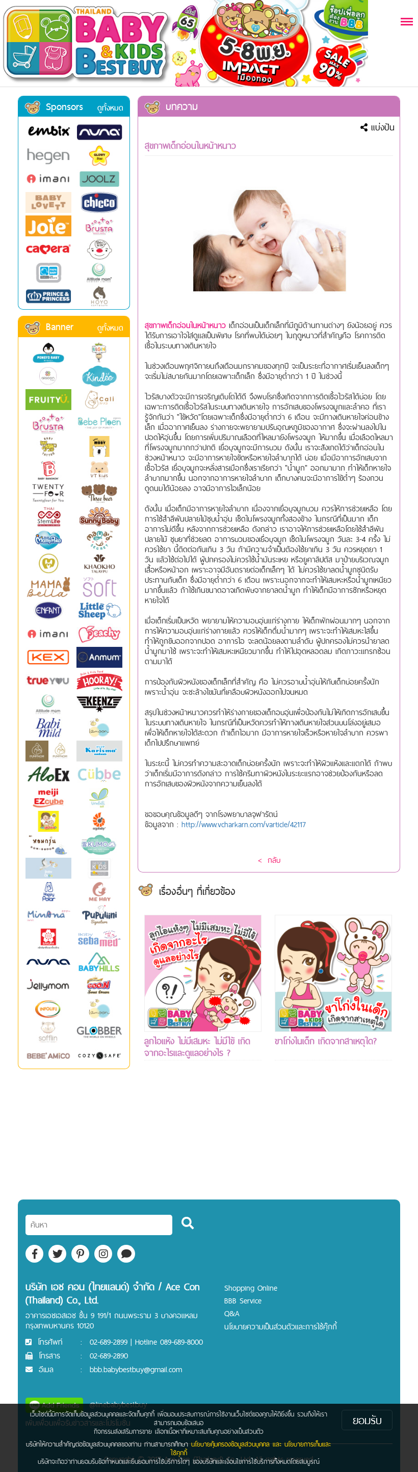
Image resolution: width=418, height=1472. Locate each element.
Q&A (232, 1313)
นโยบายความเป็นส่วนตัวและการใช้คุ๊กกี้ (280, 1326)
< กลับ (269, 860)
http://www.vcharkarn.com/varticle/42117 (243, 824)
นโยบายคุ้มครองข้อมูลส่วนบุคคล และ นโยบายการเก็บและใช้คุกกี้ (250, 1448)
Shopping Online (250, 1288)
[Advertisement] (203, 1149)
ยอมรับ (367, 1420)
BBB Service (243, 1300)
